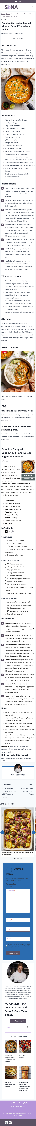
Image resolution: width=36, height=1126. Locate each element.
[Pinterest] (19, 1)
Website (9, 939)
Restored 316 (18, 1116)
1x (6, 531)
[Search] (27, 1027)
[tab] (14, 858)
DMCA (15, 1103)
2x (9, 531)
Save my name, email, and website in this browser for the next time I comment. (19, 946)
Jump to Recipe (18, 39)
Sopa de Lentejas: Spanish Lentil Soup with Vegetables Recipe (9, 791)
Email (9, 929)
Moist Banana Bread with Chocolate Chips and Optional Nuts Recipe (24, 1086)
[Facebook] (16, 1)
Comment (11, 891)
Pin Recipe (28, 475)
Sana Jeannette (7, 33)
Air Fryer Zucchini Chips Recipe (10, 1084)
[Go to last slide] (2, 832)
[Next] (34, 832)
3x (13, 531)
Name (9, 920)
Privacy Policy (23, 1103)
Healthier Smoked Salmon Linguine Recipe (27, 789)
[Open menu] (32, 7)
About (10, 1103)
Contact (23, 1106)
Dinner (3, 19)
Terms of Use (14, 1106)
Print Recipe (28, 479)
